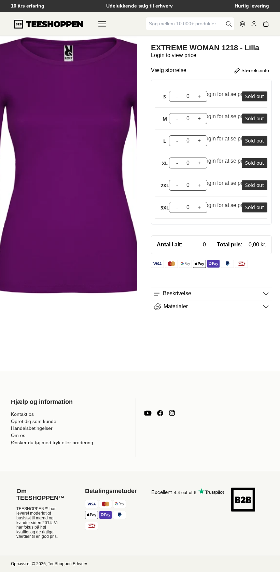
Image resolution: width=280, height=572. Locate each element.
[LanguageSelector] (242, 24)
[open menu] (102, 24)
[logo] (48, 24)
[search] (228, 23)
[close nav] (7, 27)
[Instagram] (172, 413)
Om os (18, 435)
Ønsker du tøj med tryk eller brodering (52, 442)
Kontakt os (22, 414)
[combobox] (185, 23)
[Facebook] (160, 413)
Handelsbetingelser (32, 428)
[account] (254, 24)
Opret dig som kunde (33, 421)
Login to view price (173, 55)
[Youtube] (148, 413)
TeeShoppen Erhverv (67, 563)
